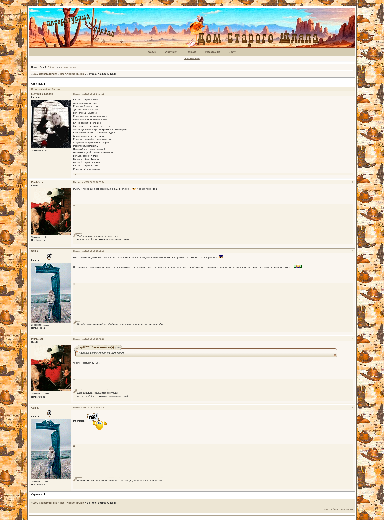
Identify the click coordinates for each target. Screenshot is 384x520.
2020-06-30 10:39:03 (94, 251)
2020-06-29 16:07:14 (94, 182)
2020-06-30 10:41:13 (94, 339)
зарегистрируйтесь (70, 67)
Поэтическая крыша (72, 74)
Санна (35, 251)
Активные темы (192, 58)
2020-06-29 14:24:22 (94, 94)
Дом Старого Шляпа (45, 74)
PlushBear (37, 182)
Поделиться (79, 94)
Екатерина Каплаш (42, 94)
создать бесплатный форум (338, 509)
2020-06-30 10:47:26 (94, 408)
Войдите (52, 67)
